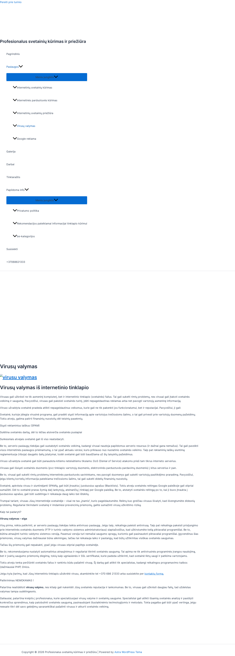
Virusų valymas (26, 125)
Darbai (10, 164)
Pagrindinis (13, 54)
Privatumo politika (28, 210)
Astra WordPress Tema (128, 652)
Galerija (11, 151)
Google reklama (26, 138)
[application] (21, 66)
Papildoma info (15, 189)
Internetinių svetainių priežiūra (35, 113)
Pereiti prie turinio (11, 2)
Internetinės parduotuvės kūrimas (37, 100)
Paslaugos (12, 66)
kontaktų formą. (154, 573)
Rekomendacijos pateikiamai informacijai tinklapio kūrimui (52, 223)
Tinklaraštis (13, 177)
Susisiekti (12, 249)
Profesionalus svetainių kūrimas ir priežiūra (43, 41)
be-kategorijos (26, 236)
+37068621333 (15, 261)
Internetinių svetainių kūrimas (34, 87)
